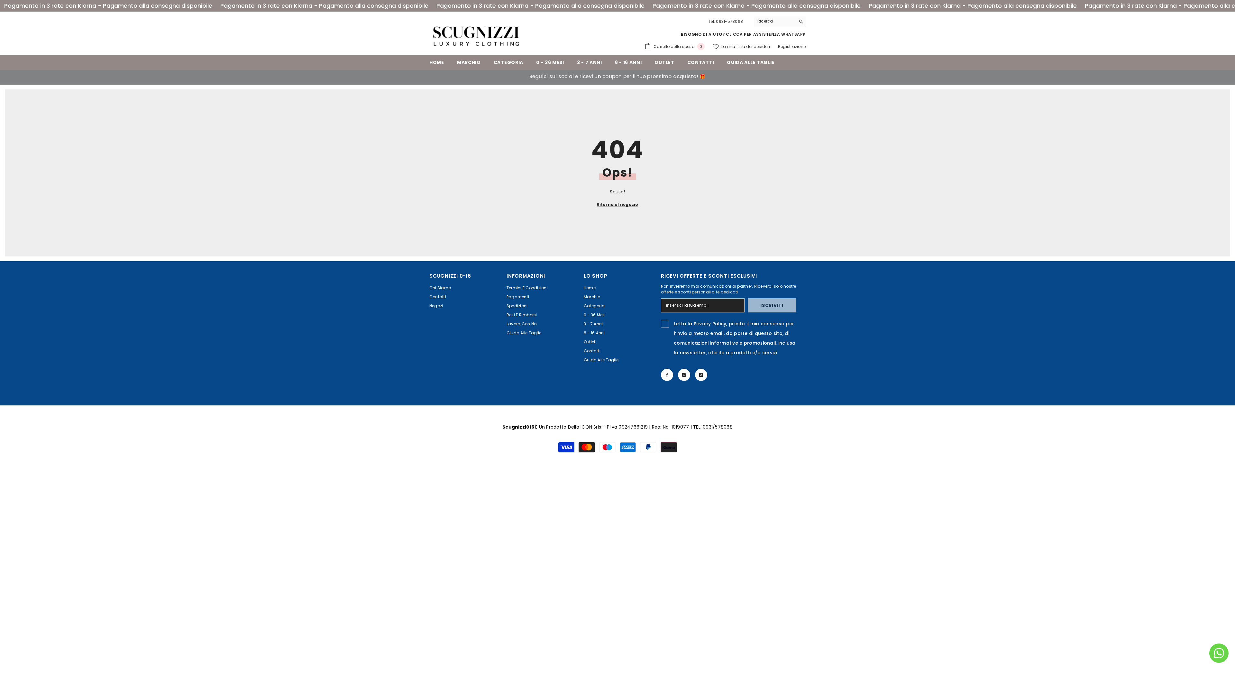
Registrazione (792, 46)
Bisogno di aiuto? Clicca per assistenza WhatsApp (743, 34)
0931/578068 (718, 427)
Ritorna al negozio (617, 204)
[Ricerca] (780, 21)
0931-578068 (729, 21)
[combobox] (775, 21)
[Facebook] (667, 375)
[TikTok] (701, 375)
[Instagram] (684, 375)
